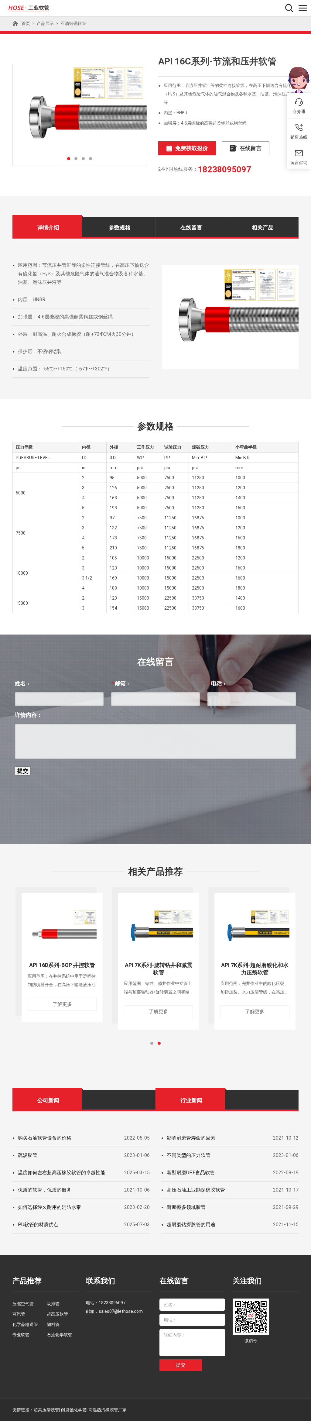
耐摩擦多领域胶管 (186, 1207)
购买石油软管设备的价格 (44, 1138)
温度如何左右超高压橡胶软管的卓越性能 (61, 1172)
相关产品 (263, 227)
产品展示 (45, 23)
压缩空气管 (23, 1303)
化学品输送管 (25, 1324)
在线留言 (250, 148)
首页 (26, 23)
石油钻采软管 (73, 23)
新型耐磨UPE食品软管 (191, 1172)
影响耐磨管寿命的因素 (191, 1138)
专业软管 (20, 1334)
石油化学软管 (59, 1334)
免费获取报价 (191, 148)
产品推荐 (27, 1281)
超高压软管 (57, 1314)
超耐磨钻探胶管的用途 (191, 1224)
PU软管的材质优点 (38, 1224)
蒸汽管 (18, 1314)
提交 (181, 1365)
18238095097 (224, 169)
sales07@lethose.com (121, 1311)
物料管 (53, 1324)
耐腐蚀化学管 (74, 1409)
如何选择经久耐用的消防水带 (49, 1207)
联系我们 (100, 1281)
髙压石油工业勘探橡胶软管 (196, 1190)
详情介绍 (48, 227)
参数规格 (120, 227)
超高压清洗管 (46, 1409)
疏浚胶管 (27, 1155)
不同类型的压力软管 (188, 1155)
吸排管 (53, 1303)
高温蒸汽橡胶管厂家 (107, 1409)
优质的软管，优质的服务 (44, 1190)
